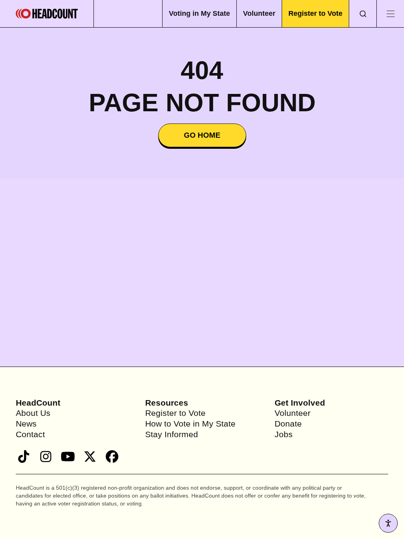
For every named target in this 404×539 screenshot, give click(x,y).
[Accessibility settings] (388, 523)
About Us (34, 413)
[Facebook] (112, 456)
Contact (31, 434)
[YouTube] (68, 456)
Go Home (202, 135)
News (27, 424)
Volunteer (256, 13)
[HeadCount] (47, 13)
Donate (289, 424)
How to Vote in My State (192, 424)
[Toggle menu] (390, 13)
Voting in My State (194, 13)
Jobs (284, 434)
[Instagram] (46, 456)
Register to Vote (314, 13)
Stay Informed (172, 434)
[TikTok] (24, 456)
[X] (90, 456)
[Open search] (362, 13)
